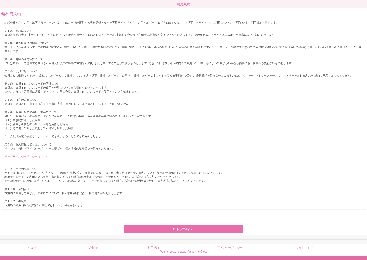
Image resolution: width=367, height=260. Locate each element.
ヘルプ (32, 247)
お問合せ (92, 247)
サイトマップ (304, 247)
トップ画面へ (184, 229)
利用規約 (153, 247)
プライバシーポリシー (229, 247)
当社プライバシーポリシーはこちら (26, 156)
